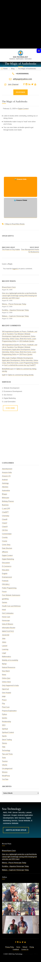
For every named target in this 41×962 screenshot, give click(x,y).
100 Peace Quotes (25, 354)
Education (5, 570)
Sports (4, 736)
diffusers (5, 552)
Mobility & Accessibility (10, 660)
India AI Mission (7, 624)
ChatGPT (5, 512)
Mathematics (6, 656)
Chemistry (5, 516)
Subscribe (10, 408)
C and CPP (6, 508)
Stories (4, 743)
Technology (6, 750)
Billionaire (5, 498)
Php (3, 703)
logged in (15, 268)
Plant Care (6, 707)
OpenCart (5, 689)
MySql (4, 664)
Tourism (5, 761)
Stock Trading (7, 739)
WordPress (6, 776)
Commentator (7, 534)
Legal (4, 653)
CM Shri (5, 530)
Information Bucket (8, 628)
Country (5, 537)
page (4, 696)
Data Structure (7, 548)
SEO (3, 725)
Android (5, 479)
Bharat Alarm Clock (9, 287)
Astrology (5, 483)
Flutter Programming (9, 588)
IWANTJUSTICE (8, 631)
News (4, 674)
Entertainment (7, 577)
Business (5, 505)
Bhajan (4, 494)
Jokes (4, 642)
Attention (5, 487)
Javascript (5, 635)
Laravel (4, 646)
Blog (12, 69)
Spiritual (5, 729)
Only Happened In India (10, 685)
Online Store (6, 682)
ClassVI (5, 526)
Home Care (6, 617)
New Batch (6, 671)
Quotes (4, 718)
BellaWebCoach (8, 369)
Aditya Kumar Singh (16, 830)
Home (5, 69)
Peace (4, 700)
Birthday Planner (8, 501)
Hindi (4, 609)
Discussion (6, 563)
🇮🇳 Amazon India (20, 179)
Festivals (5, 581)
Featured (20, 92)
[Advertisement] (20, 28)
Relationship (6, 721)
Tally (3, 747)
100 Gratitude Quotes (26, 341)
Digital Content (23, 108)
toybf (3, 375)
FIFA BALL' (6, 584)
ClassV (4, 523)
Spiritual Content (8, 732)
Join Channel (13, 84)
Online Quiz (6, 678)
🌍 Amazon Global (20, 200)
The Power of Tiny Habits (11, 249)
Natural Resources (8, 667)
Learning (5, 649)
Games (4, 602)
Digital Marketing (8, 559)
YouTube (5, 779)
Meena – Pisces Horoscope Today (14, 304)
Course (4, 541)
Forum (4, 591)
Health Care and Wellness (11, 606)
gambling (5, 599)
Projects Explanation (9, 711)
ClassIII (4, 519)
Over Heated (6, 693)
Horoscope (6, 620)
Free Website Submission (11, 595)
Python (4, 714)
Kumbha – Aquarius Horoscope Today (15, 310)
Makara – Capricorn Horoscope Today (15, 316)
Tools (4, 758)
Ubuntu (4, 765)
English (4, 573)
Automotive (6, 490)
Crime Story (6, 544)
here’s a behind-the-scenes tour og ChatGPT (20, 365)
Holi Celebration (8, 613)
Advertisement (7, 469)
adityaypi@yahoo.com (22, 79)
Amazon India (7, 472)
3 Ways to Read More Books (15, 224)
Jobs (3, 638)
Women (4, 772)
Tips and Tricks (7, 754)
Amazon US (6, 476)
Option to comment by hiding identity (21, 375)
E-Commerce (6, 566)
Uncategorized (7, 768)
